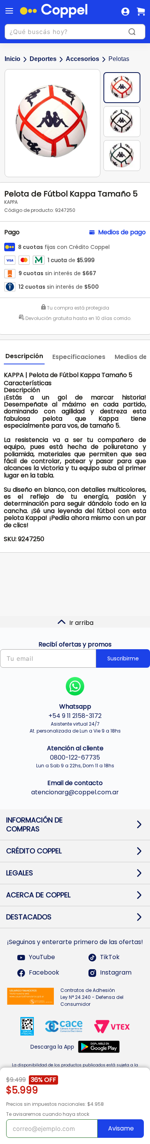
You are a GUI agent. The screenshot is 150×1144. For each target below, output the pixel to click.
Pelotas (118, 59)
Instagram (116, 972)
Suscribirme (123, 658)
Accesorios (82, 59)
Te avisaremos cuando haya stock (47, 1114)
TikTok (110, 957)
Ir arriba (81, 622)
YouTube (42, 957)
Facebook (44, 972)
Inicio (12, 59)
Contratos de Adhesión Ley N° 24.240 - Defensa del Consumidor (91, 997)
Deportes (43, 59)
